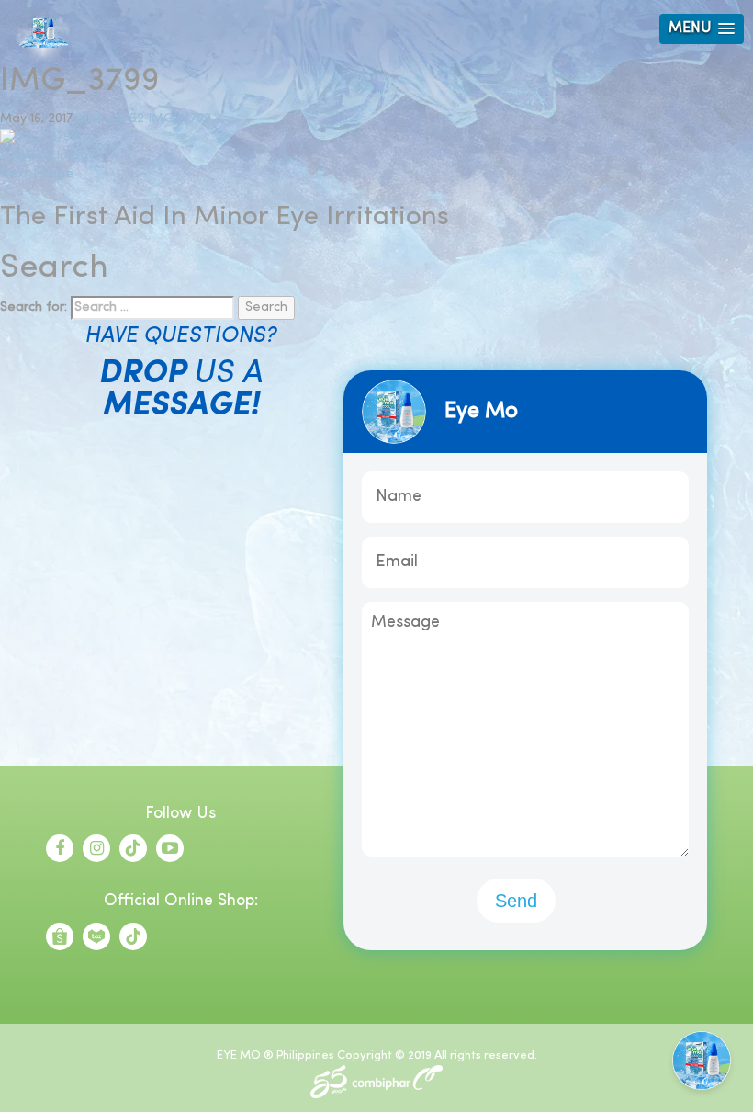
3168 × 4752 (110, 119)
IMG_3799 (179, 119)
